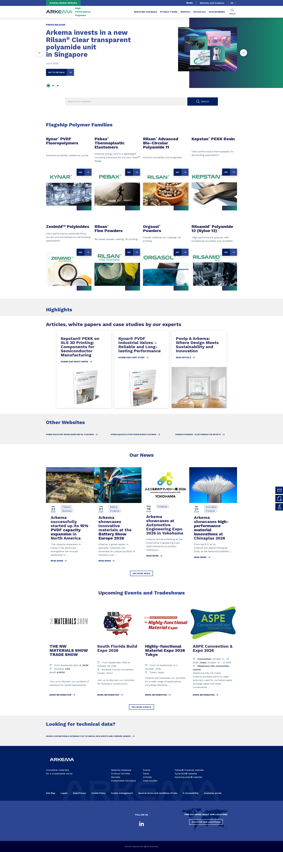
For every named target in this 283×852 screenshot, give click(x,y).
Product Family (169, 11)
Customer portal (212, 793)
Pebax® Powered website (189, 770)
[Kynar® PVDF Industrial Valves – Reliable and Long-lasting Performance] (141, 369)
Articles (147, 777)
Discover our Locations (206, 822)
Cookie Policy (98, 793)
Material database (121, 770)
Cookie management (122, 793)
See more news (141, 573)
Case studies (150, 780)
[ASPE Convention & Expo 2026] (213, 652)
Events (146, 770)
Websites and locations (212, 3)
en (232, 3)
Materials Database (145, 11)
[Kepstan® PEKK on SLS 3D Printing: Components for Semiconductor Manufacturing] (84, 369)
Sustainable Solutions (123, 780)
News (146, 773)
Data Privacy (79, 793)
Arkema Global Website (63, 2)
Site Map (50, 793)
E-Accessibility (191, 793)
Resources (199, 11)
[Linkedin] (141, 823)
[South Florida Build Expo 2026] (118, 652)
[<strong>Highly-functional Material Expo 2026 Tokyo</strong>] (165, 652)
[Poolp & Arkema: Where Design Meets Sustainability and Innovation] (199, 369)
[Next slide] (243, 52)
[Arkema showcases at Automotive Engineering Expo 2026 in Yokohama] (165, 516)
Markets (185, 11)
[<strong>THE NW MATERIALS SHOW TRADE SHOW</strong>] (70, 652)
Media (189, 3)
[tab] (48, 86)
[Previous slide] (39, 52)
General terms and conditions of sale (157, 793)
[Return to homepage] (59, 12)
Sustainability (217, 11)
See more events (141, 707)
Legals (64, 793)
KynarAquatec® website (188, 777)
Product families (120, 773)
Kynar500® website (186, 773)
